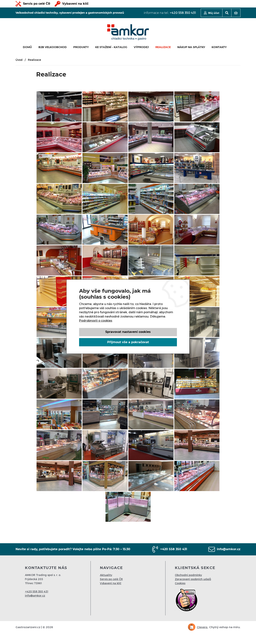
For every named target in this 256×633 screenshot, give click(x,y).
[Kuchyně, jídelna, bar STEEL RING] (59, 106)
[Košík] (235, 13)
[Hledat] (226, 13)
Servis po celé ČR (36, 3)
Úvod (19, 59)
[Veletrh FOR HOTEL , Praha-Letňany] (151, 445)
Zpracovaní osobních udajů (193, 579)
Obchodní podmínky (188, 575)
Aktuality (106, 575)
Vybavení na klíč (75, 3)
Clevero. (202, 627)
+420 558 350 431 (183, 12)
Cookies (180, 583)
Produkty (81, 47)
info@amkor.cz (228, 549)
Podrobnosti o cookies (95, 320)
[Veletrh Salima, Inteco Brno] (105, 445)
